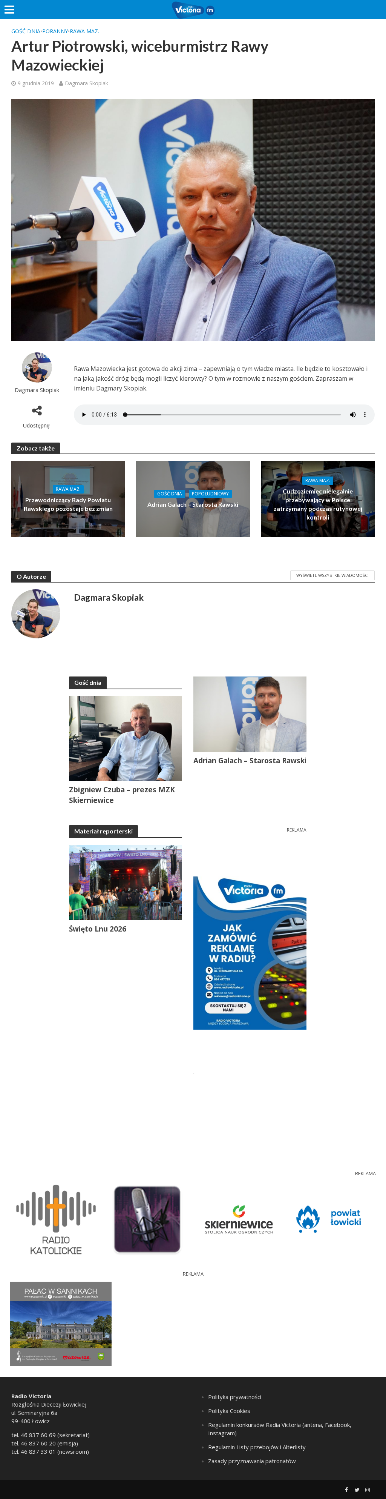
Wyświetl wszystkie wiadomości (332, 575)
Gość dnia (25, 31)
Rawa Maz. (84, 31)
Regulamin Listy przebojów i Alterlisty (257, 1447)
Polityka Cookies (229, 1410)
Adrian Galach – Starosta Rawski (192, 504)
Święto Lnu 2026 (97, 929)
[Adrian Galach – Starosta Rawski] (193, 498)
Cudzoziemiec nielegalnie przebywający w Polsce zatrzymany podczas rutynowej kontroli (318, 504)
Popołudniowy (210, 493)
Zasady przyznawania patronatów (252, 1461)
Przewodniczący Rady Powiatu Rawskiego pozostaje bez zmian (68, 504)
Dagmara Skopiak (86, 83)
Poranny (55, 31)
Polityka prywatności (234, 1397)
